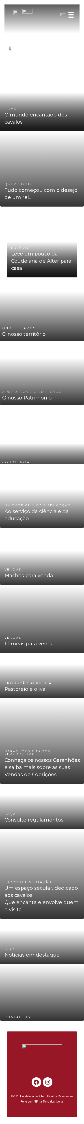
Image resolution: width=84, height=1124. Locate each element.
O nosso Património (27, 398)
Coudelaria (16, 462)
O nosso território (24, 334)
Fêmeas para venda (29, 644)
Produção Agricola (28, 683)
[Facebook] (36, 1082)
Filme (10, 108)
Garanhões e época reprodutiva (27, 752)
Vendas (13, 569)
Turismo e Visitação (28, 882)
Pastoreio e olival (25, 689)
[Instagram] (47, 1082)
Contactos (17, 1017)
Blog (10, 949)
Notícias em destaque (32, 955)
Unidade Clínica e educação (37, 505)
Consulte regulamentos (33, 820)
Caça (10, 814)
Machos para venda (28, 576)
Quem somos (19, 184)
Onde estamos (19, 328)
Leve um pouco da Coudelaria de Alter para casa (41, 261)
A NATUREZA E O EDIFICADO (32, 391)
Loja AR (20, 247)
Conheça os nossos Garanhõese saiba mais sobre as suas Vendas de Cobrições (42, 767)
